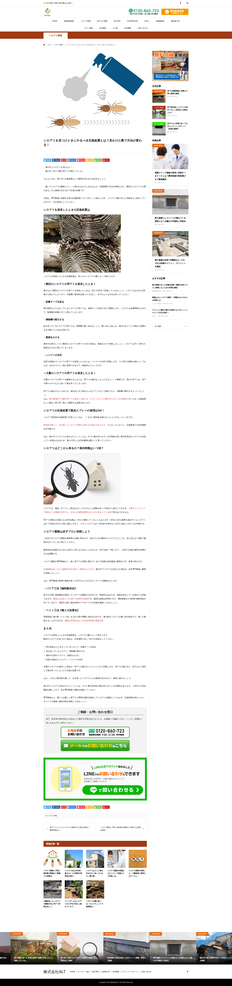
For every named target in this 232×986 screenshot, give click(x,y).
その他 (115, 28)
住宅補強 (102, 28)
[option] (23, 948)
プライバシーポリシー (130, 972)
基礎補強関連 (69, 21)
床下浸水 (117, 21)
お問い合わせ (143, 28)
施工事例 (95, 972)
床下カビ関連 (102, 21)
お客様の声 (105, 972)
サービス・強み (84, 972)
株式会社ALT (54, 971)
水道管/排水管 (132, 21)
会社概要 (127, 28)
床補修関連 (160, 21)
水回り (146, 21)
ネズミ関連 (88, 28)
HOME (54, 21)
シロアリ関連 (85, 21)
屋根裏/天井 (175, 21)
